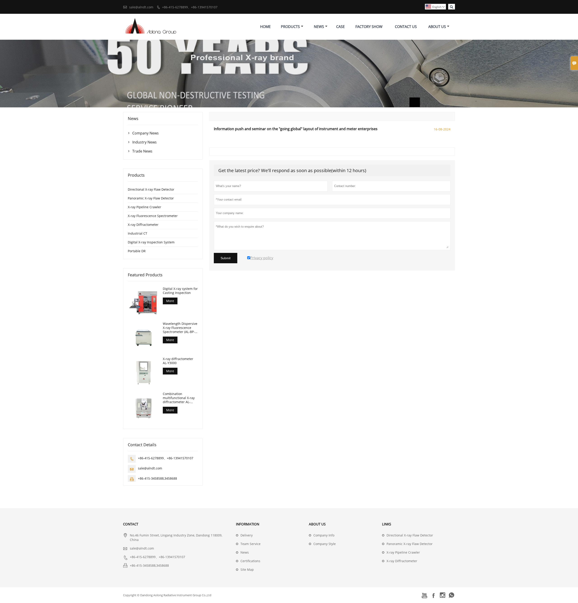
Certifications (250, 561)
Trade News (142, 151)
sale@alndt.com (141, 7)
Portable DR (137, 251)
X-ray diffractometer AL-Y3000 (178, 361)
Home (265, 26)
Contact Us (406, 26)
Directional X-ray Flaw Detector (151, 189)
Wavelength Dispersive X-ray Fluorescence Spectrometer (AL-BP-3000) (180, 328)
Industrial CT (137, 233)
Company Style (324, 544)
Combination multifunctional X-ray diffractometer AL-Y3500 (179, 398)
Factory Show (368, 26)
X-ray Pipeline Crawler (144, 207)
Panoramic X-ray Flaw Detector (151, 198)
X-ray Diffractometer (143, 224)
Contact (130, 524)
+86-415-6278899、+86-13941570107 (189, 7)
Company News (145, 133)
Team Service (250, 544)
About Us (437, 26)
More (170, 301)
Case (340, 26)
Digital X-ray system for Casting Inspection (180, 291)
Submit (226, 258)
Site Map (247, 569)
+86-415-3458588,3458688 (157, 478)
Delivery (246, 535)
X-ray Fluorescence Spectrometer (153, 216)
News (319, 26)
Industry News (144, 142)
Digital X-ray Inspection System (151, 242)
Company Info (323, 535)
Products (290, 26)
